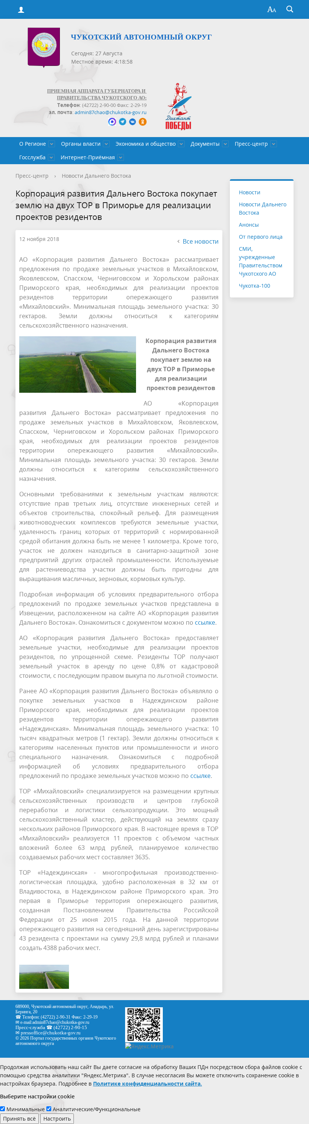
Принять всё (19, 1118)
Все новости (201, 241)
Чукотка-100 (254, 285)
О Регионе (32, 143)
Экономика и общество (146, 143)
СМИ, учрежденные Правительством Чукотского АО (260, 261)
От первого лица (261, 236)
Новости (249, 192)
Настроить (57, 1118)
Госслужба (32, 157)
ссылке (205, 622)
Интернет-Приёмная (88, 157)
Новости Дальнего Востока (96, 175)
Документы (205, 143)
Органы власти (81, 143)
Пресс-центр (251, 143)
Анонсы (249, 224)
